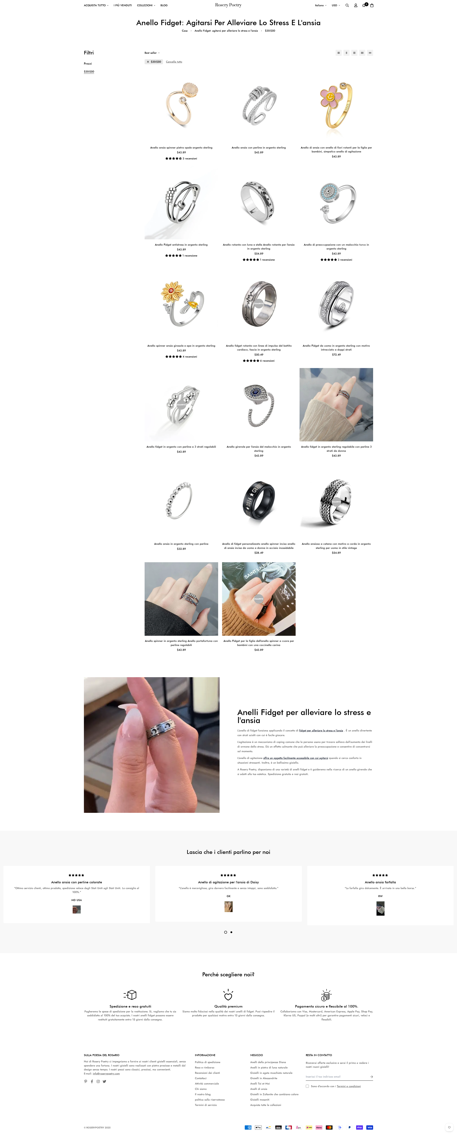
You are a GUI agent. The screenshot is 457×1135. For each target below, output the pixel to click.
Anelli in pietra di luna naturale (269, 1067)
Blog (164, 5)
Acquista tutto (95, 5)
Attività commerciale (207, 1084)
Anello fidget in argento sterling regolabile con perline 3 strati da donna (336, 448)
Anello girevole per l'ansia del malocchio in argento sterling (259, 448)
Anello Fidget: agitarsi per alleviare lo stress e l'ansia (226, 31)
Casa (185, 31)
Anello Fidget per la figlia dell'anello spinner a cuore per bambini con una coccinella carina (259, 643)
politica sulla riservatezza (210, 1100)
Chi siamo (201, 1089)
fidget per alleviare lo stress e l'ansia (321, 731)
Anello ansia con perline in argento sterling (259, 147)
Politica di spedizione (207, 1062)
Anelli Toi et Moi (260, 1084)
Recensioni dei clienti (207, 1073)
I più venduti (123, 5)
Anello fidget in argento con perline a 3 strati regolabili (181, 446)
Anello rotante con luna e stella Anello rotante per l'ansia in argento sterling (259, 246)
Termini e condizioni (349, 1086)
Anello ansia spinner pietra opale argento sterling (181, 147)
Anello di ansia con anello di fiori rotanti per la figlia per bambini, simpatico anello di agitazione (336, 149)
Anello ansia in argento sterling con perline (181, 543)
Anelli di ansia (258, 1089)
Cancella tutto (174, 62)
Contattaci (201, 1078)
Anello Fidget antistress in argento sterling (181, 244)
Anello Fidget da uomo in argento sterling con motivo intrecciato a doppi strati (336, 347)
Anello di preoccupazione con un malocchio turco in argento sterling (336, 246)
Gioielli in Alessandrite (263, 1078)
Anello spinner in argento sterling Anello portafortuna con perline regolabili (181, 643)
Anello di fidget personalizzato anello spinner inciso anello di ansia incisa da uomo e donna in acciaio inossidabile (258, 546)
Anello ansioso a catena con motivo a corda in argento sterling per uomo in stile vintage (336, 546)
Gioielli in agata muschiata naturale (271, 1073)
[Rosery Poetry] (228, 5)
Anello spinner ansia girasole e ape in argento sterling (181, 345)
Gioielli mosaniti (259, 1100)
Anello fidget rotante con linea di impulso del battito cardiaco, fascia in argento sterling (259, 347)
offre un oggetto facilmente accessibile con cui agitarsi (295, 758)
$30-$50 (89, 72)
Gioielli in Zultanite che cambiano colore (274, 1094)
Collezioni (144, 5)
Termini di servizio (206, 1105)
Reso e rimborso (204, 1067)
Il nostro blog (203, 1094)
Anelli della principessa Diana (268, 1062)
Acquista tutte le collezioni (265, 1105)
